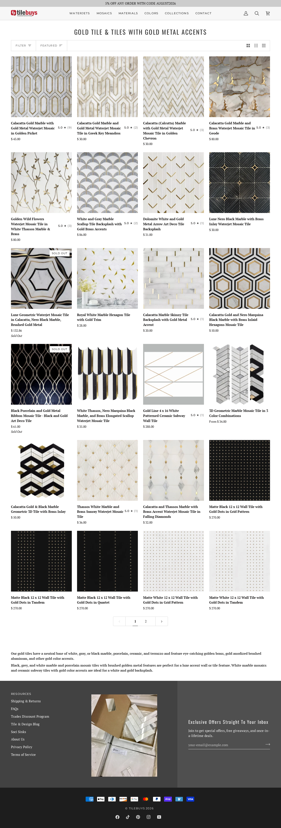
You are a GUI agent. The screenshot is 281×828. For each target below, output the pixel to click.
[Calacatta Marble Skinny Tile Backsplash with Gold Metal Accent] (173, 278)
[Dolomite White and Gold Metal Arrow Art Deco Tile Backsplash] (173, 182)
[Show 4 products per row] (265, 45)
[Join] (266, 744)
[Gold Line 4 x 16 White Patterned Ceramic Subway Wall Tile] (173, 374)
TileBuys (137, 808)
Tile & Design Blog (25, 724)
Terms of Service (23, 754)
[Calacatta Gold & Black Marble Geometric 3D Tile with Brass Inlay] (41, 470)
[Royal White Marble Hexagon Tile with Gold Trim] (107, 278)
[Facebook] (117, 817)
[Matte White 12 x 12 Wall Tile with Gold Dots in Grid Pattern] (173, 561)
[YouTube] (159, 817)
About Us (18, 739)
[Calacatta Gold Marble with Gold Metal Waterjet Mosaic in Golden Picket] (41, 86)
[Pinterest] (138, 817)
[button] (104, 13)
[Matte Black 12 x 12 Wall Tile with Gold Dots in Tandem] (41, 561)
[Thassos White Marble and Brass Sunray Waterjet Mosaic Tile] (107, 470)
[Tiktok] (128, 817)
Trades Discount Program (30, 716)
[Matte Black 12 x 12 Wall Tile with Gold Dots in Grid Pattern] (239, 470)
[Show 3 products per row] (256, 45)
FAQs (14, 708)
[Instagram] (149, 817)
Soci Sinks (18, 732)
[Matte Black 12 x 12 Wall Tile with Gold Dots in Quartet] (107, 561)
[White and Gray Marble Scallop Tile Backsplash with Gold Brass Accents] (107, 182)
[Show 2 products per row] (248, 45)
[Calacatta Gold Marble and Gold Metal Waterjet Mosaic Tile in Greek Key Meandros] (107, 86)
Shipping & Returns (26, 701)
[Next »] (161, 621)
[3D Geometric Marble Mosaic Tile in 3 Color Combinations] (239, 374)
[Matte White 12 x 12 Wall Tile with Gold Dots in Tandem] (239, 561)
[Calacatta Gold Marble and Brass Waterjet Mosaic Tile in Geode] (239, 86)
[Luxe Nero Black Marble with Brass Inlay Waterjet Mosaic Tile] (239, 182)
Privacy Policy (21, 747)
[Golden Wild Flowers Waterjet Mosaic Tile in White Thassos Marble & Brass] (41, 182)
